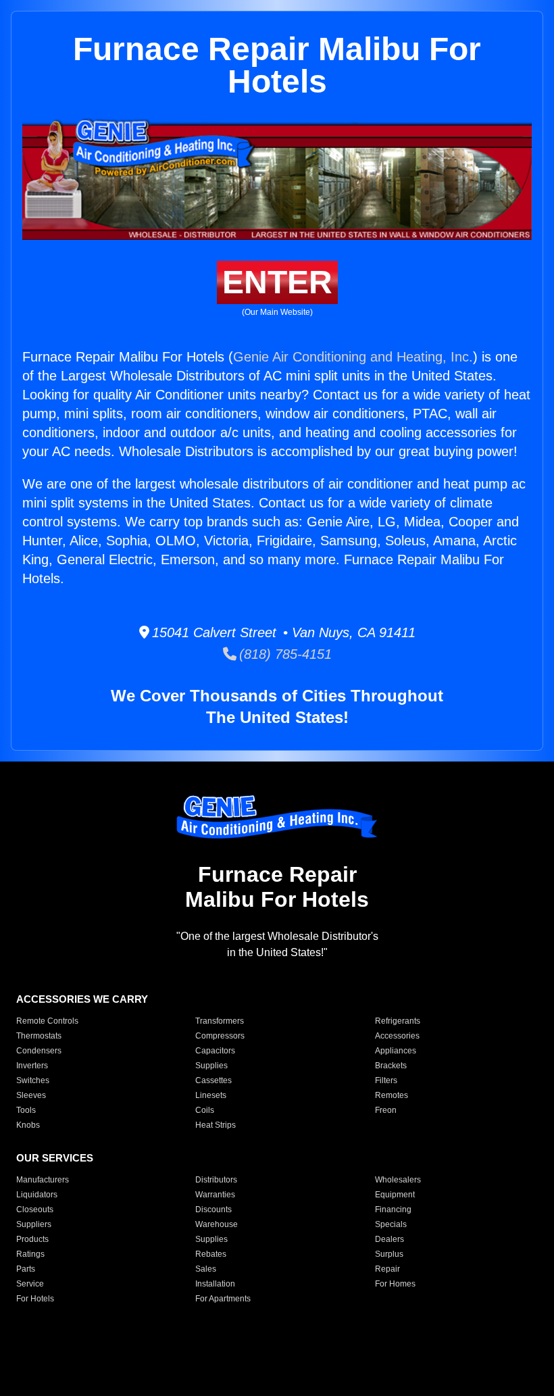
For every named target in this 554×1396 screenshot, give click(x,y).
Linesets (210, 1095)
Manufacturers (42, 1180)
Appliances (395, 1050)
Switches (32, 1080)
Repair (387, 1269)
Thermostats (38, 1036)
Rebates (210, 1254)
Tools (26, 1110)
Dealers (389, 1239)
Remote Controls (47, 1021)
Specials (391, 1224)
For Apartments (223, 1298)
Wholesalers (398, 1180)
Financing (393, 1209)
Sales (205, 1269)
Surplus (389, 1254)
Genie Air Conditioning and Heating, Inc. (353, 356)
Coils (204, 1110)
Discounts (213, 1209)
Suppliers (33, 1224)
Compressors (220, 1036)
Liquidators (36, 1194)
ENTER (277, 282)
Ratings (30, 1254)
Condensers (38, 1050)
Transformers (219, 1021)
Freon (386, 1110)
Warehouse (216, 1224)
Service (30, 1284)
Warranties (215, 1194)
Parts (25, 1269)
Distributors (216, 1180)
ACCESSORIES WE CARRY (82, 999)
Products (32, 1239)
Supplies (211, 1065)
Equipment (395, 1194)
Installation (215, 1284)
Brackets (391, 1065)
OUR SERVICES (54, 1158)
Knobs (28, 1125)
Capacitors (215, 1050)
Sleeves (31, 1095)
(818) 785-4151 (284, 654)
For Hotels (35, 1298)
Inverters (32, 1065)
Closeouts (34, 1209)
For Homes (395, 1284)
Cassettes (213, 1080)
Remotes (391, 1095)
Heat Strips (215, 1125)
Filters (386, 1080)
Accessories (397, 1036)
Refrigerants (397, 1021)
